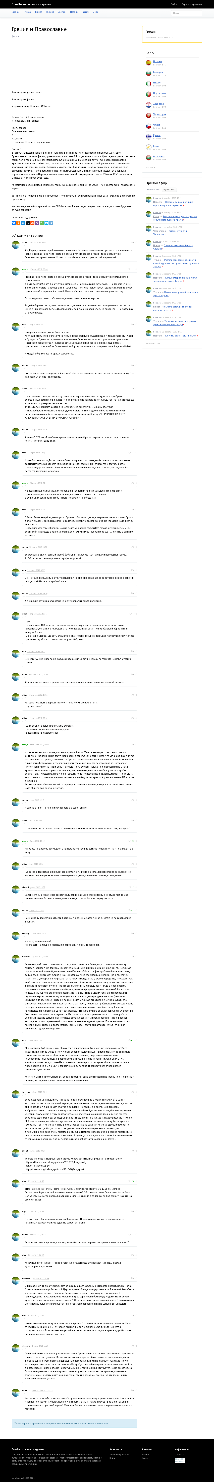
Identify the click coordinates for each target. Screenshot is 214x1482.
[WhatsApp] (42, 223)
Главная (16, 11)
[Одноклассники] (18, 223)
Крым (156, 216)
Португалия (159, 93)
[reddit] (32, 223)
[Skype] (46, 223)
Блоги (145, 1458)
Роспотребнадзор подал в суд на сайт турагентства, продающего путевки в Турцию (176, 263)
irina (24, 1315)
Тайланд (50, 11)
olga (24, 1181)
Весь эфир (150, 343)
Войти (174, 4)
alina (24, 388)
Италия (157, 82)
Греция (15, 36)
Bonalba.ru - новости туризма (31, 4)
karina (25, 1234)
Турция (27, 11)
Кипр (156, 146)
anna (24, 242)
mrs (24, 324)
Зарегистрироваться (192, 4)
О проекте (180, 1454)
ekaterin (26, 1346)
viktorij (25, 887)
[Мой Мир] (23, 223)
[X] (28, 223)
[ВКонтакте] (14, 223)
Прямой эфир (156, 183)
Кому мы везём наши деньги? (180, 335)
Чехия (156, 124)
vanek (25, 365)
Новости (157, 201)
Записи (145, 1454)
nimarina (26, 956)
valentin (26, 1390)
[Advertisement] (74, 62)
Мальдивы (159, 156)
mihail (25, 1151)
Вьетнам (62, 11)
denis (24, 674)
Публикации (169, 189)
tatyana (26, 1092)
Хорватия (158, 103)
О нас (95, 11)
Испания (74, 11)
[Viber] (37, 223)
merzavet (26, 1278)
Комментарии (153, 189)
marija (25, 269)
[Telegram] (51, 223)
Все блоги (150, 167)
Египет (38, 11)
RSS (171, 37)
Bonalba (157, 198)
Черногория (159, 114)
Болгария (158, 72)
